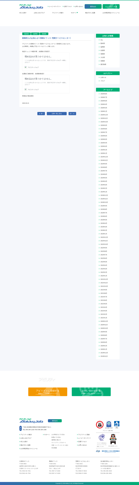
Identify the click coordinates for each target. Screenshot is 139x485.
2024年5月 (104, 178)
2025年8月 (104, 129)
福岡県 (103, 47)
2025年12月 (104, 115)
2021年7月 (104, 297)
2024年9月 (104, 164)
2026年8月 (104, 94)
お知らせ (103, 77)
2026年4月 (104, 104)
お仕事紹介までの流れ (58, 434)
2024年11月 (104, 160)
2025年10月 (104, 122)
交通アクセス (68, 6)
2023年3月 (104, 227)
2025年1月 (104, 153)
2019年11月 (104, 356)
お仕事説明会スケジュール (111, 13)
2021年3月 (104, 311)
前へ (42, 113)
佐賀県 (103, 50)
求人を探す (22, 13)
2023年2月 (104, 230)
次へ (71, 113)
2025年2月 (104, 150)
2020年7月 (104, 339)
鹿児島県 (103, 64)
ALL (102, 40)
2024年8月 (104, 167)
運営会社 (93, 6)
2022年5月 (104, 262)
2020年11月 (104, 325)
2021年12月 (104, 279)
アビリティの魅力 (57, 13)
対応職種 (54, 448)
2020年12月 (104, 321)
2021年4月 (104, 307)
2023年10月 (104, 202)
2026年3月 (104, 108)
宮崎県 (103, 61)
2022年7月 (104, 255)
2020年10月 (104, 328)
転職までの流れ (56, 437)
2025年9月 (104, 125)
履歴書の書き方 (56, 440)
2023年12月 (104, 195)
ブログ (103, 81)
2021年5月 (104, 304)
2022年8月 (104, 251)
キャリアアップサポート (59, 442)
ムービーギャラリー (55, 6)
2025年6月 (104, 136)
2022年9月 (104, 248)
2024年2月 (104, 188)
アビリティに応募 (111, 6)
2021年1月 (104, 318)
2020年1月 (104, 349)
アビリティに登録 (84, 434)
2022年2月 (104, 272)
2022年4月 (104, 265)
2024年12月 (104, 157)
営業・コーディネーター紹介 (60, 445)
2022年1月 (104, 276)
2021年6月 (104, 300)
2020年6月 (104, 342)
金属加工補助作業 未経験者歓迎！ (33, 74)
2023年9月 (104, 206)
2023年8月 (104, 209)
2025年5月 (104, 139)
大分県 (103, 57)
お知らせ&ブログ (39, 13)
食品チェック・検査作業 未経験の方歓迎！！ (36, 51)
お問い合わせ (79, 6)
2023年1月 (104, 234)
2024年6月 (104, 174)
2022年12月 (104, 237)
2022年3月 (104, 269)
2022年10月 (104, 244)
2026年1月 (104, 111)
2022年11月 (104, 241)
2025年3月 (104, 146)
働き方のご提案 (90, 13)
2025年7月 (104, 132)
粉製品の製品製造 (28, 96)
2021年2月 (104, 314)
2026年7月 (104, 97)
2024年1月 (104, 192)
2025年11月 (104, 118)
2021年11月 (104, 283)
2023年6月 (104, 216)
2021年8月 (104, 293)
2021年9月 (104, 290)
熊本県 (103, 43)
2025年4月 (104, 143)
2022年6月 (104, 258)
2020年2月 (104, 346)
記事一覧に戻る (57, 113)
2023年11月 (104, 199)
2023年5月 (104, 220)
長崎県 (103, 54)
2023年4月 (104, 223)
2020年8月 (104, 335)
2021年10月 (104, 286)
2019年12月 (104, 353)
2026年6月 (104, 101)
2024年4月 (104, 181)
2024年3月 (104, 185)
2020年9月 (104, 332)
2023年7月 (104, 213)
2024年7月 (104, 171)
